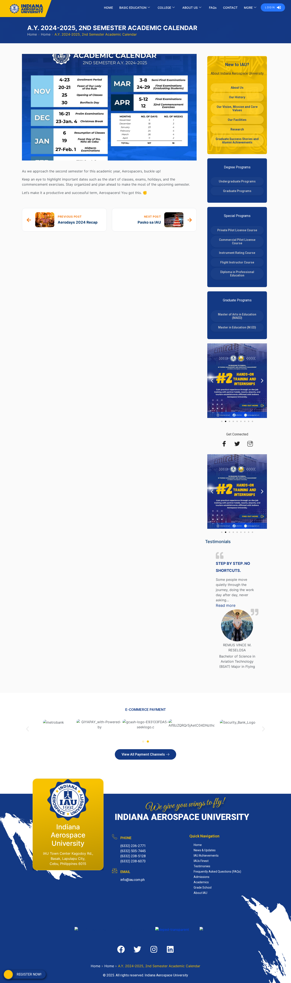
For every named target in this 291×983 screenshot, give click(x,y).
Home (32, 34)
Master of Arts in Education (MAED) (237, 316)
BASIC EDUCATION (132, 7)
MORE (248, 7)
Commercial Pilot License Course (237, 241)
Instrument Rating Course (237, 252)
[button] (212, 380)
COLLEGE (164, 7)
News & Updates (205, 850)
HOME (108, 7)
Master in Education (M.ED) (237, 327)
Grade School (203, 887)
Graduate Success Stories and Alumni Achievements (237, 140)
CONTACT (230, 7)
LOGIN (270, 7)
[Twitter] (237, 444)
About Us (237, 87)
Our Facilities (237, 119)
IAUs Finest (201, 861)
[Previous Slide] (210, 615)
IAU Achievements (206, 855)
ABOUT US (190, 7)
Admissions (201, 877)
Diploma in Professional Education (237, 273)
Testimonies (202, 866)
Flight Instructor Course (237, 262)
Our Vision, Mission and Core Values (237, 108)
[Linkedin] (170, 949)
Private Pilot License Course (237, 230)
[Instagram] (250, 444)
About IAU (200, 893)
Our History (237, 97)
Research (237, 129)
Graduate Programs (237, 191)
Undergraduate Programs (237, 181)
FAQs (213, 7)
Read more (237, 605)
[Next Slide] (264, 615)
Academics (201, 882)
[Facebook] (224, 444)
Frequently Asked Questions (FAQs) (217, 871)
